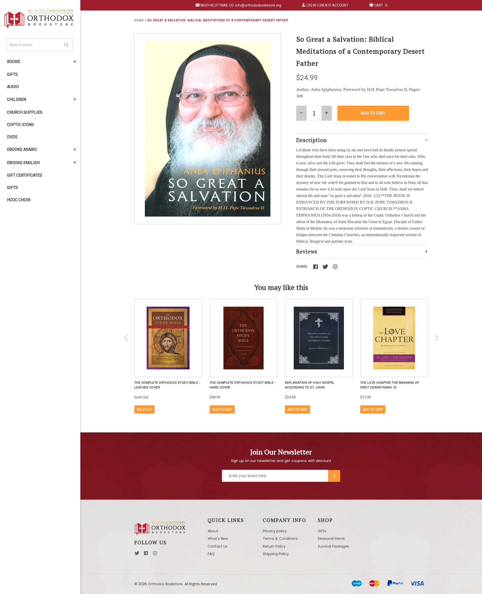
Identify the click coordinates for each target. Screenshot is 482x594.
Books (13, 61)
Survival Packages (333, 546)
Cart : (380, 5)
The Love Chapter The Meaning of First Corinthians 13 (389, 385)
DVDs (12, 137)
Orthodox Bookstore (165, 583)
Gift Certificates (24, 175)
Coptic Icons (20, 124)
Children (16, 99)
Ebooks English (23, 162)
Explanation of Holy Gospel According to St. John (310, 385)
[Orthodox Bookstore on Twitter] (137, 555)
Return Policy (274, 546)
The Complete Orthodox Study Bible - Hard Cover (243, 385)
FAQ (211, 553)
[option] (168, 356)
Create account (333, 5)
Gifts (12, 74)
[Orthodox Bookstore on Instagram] (155, 555)
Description (311, 140)
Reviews (306, 251)
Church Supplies (24, 112)
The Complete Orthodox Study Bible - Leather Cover (167, 385)
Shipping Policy (276, 553)
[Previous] (126, 338)
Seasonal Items (331, 538)
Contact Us (217, 546)
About (213, 531)
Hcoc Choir (18, 199)
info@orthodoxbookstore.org (258, 5)
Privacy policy (275, 531)
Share (302, 267)
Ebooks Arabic (22, 149)
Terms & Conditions (280, 538)
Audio (13, 86)
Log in (311, 5)
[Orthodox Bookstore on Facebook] (146, 555)
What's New (218, 538)
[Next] (436, 338)
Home (139, 20)
